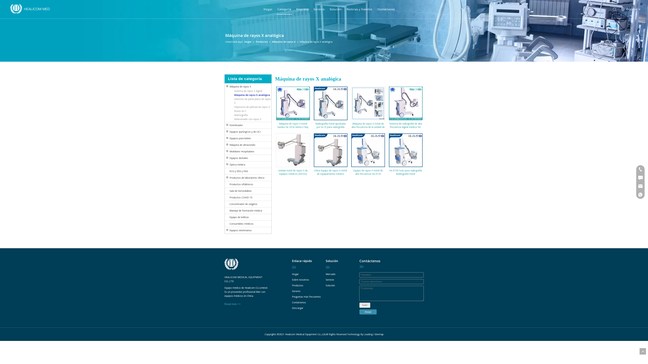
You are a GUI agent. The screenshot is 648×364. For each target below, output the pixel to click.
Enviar (368, 311)
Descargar (297, 308)
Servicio (319, 9)
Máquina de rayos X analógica (252, 95)
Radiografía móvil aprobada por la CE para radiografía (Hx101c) (330, 125)
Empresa (302, 9)
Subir (365, 305)
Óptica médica (237, 164)
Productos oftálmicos (241, 184)
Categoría (284, 9)
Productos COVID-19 (241, 197)
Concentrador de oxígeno (243, 204)
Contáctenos (386, 9)
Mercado (330, 274)
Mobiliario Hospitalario (242, 151)
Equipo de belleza (239, 217)
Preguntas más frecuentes (306, 296)
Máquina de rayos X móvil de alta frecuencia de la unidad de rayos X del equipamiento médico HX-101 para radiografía (368, 125)
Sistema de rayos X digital (248, 91)
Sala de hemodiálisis (241, 190)
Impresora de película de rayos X (252, 107)
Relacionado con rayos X (247, 119)
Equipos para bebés (240, 138)
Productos (297, 285)
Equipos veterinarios (241, 230)
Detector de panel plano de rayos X (252, 101)
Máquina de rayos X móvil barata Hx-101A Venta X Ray (293, 125)
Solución (336, 9)
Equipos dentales (239, 158)
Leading (368, 334)
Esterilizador (236, 125)
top (643, 351)
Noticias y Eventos (359, 9)
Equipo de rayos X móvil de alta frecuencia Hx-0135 (368, 172)
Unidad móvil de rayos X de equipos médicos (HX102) (293, 172)
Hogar (268, 9)
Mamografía (241, 115)
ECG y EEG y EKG (239, 171)
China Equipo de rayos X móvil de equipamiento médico (330, 172)
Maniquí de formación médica (246, 210)
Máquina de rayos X (240, 86)
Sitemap (379, 334)
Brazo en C (240, 111)
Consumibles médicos (241, 223)
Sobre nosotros (300, 279)
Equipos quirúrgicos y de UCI (245, 131)
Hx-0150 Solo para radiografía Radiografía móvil (405, 172)
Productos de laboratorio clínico (247, 177)
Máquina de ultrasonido (242, 144)
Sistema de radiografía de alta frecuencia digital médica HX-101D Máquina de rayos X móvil (405, 125)
